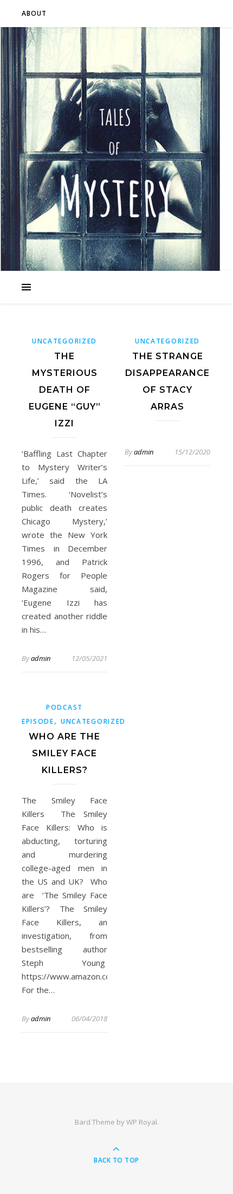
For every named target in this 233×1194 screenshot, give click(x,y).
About (34, 13)
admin (40, 658)
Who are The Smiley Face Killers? (64, 753)
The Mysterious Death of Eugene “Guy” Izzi (65, 390)
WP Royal (141, 1122)
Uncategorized (64, 341)
